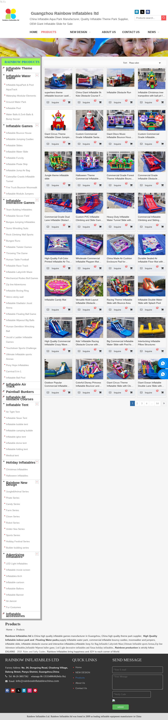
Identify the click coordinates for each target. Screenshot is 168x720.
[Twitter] (142, 12)
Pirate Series (12, 497)
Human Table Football (17, 259)
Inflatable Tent (17, 405)
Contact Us (81, 688)
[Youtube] (13, 690)
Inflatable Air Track (16, 385)
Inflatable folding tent (17, 449)
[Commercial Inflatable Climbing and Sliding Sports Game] (152, 203)
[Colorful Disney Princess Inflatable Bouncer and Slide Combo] (89, 368)
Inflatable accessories (15, 615)
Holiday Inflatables (20, 462)
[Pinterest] (35, 690)
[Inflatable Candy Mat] (58, 286)
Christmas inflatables (17, 469)
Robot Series (13, 522)
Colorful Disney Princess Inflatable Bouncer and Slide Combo (88, 384)
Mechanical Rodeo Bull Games (22, 278)
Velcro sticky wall (14, 297)
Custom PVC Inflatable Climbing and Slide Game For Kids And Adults (89, 218)
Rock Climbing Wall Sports (19, 234)
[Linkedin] (137, 12)
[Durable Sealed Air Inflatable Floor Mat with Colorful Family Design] (152, 244)
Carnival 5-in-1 (13, 371)
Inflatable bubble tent (17, 424)
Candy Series (13, 504)
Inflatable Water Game (18, 77)
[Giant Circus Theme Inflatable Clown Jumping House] (58, 120)
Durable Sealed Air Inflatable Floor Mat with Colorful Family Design (150, 260)
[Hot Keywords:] (163, 17)
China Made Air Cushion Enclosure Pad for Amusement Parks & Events (119, 260)
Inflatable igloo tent (16, 436)
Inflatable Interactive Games (20, 201)
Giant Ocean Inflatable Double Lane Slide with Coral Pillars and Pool (150, 384)
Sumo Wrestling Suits (17, 228)
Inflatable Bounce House (19, 133)
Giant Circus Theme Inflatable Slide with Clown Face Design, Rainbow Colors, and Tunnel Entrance (120, 384)
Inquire (55, 102)
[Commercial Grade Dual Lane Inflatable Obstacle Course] (58, 202)
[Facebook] (148, 12)
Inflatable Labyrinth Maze (19, 272)
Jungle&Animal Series (17, 491)
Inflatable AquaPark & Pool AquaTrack (20, 87)
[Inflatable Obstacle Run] (120, 77)
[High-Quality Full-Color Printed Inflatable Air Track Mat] (58, 244)
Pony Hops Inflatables (17, 365)
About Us (80, 683)
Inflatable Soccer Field (17, 216)
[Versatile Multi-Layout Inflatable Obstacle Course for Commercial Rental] (89, 286)
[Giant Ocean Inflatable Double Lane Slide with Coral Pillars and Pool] (152, 368)
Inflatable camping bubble (19, 430)
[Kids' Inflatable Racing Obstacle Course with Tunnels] (89, 327)
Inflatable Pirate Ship (17, 164)
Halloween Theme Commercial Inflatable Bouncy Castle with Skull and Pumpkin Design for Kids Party (88, 177)
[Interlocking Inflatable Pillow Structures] (152, 327)
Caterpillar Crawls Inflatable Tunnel (20, 179)
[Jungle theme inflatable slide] (58, 161)
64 (157, 403)
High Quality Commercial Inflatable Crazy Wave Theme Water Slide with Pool (57, 343)
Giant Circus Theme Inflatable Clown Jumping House (58, 136)
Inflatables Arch (14, 576)
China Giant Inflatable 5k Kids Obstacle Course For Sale (89, 94)
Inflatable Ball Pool (15, 377)
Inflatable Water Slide (17, 151)
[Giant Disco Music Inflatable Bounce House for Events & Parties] (120, 120)
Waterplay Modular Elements (21, 95)
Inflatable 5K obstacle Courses (19, 398)
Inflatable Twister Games (19, 247)
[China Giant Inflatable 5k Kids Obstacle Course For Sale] (89, 78)
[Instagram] (30, 690)
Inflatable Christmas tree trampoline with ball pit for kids (151, 94)
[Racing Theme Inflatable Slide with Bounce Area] (120, 286)
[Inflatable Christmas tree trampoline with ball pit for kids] (152, 78)
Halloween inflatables (17, 475)
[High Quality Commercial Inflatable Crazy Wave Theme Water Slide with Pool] (58, 327)
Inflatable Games (19, 126)
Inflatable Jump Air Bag (18, 170)
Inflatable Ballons (15, 588)
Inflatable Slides (14, 145)
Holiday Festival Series (18, 541)
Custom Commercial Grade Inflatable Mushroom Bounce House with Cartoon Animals (151, 136)
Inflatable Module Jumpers (20, 193)
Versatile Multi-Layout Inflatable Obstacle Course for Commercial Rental (88, 301)
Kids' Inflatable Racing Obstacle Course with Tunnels (87, 343)
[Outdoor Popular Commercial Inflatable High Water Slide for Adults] (58, 368)
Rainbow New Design (16, 483)
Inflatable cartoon (15, 582)
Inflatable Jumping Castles (19, 139)
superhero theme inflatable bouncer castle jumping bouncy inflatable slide (58, 94)
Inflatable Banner (15, 594)
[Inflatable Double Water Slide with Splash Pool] (152, 286)
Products (80, 677)
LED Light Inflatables (17, 563)
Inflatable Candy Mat (55, 299)
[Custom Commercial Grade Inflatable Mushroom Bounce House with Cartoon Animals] (152, 120)
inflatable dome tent (16, 443)
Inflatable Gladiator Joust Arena (19, 305)
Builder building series (17, 547)
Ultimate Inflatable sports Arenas (19, 356)
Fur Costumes (13, 607)
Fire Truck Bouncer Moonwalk (21, 187)
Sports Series (13, 535)
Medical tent (12, 455)
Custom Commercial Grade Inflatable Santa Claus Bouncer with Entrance (87, 136)
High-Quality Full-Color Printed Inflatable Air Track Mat (58, 260)
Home (78, 667)
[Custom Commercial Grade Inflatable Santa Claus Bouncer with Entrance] (89, 120)
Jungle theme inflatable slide (57, 177)
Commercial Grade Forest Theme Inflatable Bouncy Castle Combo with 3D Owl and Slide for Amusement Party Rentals (120, 177)
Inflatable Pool (13, 108)
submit (120, 707)
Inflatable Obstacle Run (119, 92)
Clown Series (13, 516)
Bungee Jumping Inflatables (20, 222)
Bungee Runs (13, 240)
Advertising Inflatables (15, 556)
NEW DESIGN (82, 672)
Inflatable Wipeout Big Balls (20, 320)
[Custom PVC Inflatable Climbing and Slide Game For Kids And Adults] (89, 203)
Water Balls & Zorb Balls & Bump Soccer (19, 116)
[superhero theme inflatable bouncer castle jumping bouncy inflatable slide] (58, 78)
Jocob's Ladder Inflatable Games (19, 339)
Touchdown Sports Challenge (21, 348)
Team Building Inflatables (19, 209)
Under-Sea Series (15, 529)
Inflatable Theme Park (19, 69)
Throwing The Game (17, 253)
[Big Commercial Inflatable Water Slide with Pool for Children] (120, 327)
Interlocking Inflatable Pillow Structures (149, 343)
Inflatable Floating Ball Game (21, 314)
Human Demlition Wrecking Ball (20, 328)
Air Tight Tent (13, 411)
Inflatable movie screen (18, 570)
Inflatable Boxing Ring (17, 290)
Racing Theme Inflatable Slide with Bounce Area (119, 301)
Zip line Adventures (16, 284)
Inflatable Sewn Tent (16, 418)
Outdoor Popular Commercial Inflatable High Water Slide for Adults (56, 384)
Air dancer (11, 601)
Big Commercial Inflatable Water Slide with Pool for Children (120, 343)
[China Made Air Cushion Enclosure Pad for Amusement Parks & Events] (120, 244)
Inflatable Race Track (17, 265)
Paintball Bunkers (20, 392)
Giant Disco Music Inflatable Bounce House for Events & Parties (119, 136)
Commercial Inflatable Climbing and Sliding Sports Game (149, 218)
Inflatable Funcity (15, 158)
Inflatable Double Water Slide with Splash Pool (150, 301)
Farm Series (12, 510)
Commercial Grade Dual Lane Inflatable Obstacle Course (57, 218)
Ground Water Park (16, 102)
